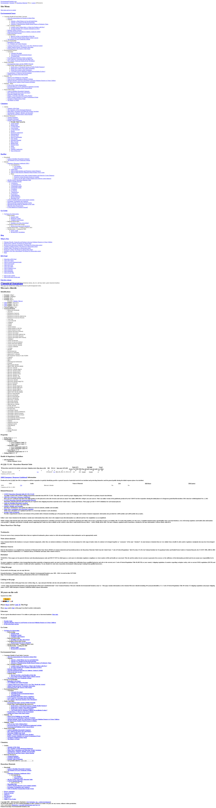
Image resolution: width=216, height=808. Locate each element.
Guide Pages (14, 169)
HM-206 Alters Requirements (15, 206)
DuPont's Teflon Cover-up (14, 30)
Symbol (13, 147)
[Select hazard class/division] (16, 782)
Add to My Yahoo (9, 260)
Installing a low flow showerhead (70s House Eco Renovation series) (22, 251)
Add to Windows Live (10, 268)
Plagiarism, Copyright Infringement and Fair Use (26, 805)
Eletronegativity (15, 134)
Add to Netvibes (8, 269)
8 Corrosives (14, 193)
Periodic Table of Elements (14, 120)
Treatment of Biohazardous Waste (16, 98)
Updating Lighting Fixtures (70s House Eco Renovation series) (21, 246)
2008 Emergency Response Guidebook (14, 477)
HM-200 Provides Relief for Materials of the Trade (20, 204)
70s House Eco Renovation (11, 214)
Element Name (15, 144)
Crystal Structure (15, 129)
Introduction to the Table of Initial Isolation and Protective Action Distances (34, 175)
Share (7, 605)
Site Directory (8, 796)
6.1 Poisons (14, 190)
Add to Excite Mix (9, 272)
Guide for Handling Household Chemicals (16, 503)
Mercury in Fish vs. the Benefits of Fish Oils (22, 36)
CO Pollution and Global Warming (17, 44)
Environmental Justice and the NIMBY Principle (20, 64)
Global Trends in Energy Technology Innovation (20, 47)
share (6, 608)
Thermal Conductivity (17, 149)
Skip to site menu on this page (12, 277)
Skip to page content (9, 275)
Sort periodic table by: (14, 760)
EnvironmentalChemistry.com (9, 1)
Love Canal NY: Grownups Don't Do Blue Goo (20, 59)
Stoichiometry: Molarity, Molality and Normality (20, 113)
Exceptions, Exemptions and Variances (17, 201)
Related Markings (15, 196)
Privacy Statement (9, 791)
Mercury (20, 301)
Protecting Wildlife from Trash (15, 94)
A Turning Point (15, 56)
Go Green (4, 210)
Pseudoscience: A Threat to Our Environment (19, 73)
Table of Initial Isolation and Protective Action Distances (26, 171)
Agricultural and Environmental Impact (21, 55)
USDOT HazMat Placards (14, 181)
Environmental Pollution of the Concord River (19, 88)
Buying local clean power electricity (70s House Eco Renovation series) (23, 245)
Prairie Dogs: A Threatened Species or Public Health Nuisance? (28, 67)
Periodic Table (8, 621)
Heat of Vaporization (16, 137)
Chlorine (15, 301)
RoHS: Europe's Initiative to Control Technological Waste (22, 97)
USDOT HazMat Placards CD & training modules (20, 199)
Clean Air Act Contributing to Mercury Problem (20, 79)
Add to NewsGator (9, 263)
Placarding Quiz (15, 198)
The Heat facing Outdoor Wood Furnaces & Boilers (21, 82)
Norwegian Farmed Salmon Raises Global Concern (24, 37)
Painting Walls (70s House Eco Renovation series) (17, 248)
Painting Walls (14, 217)
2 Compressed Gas (16, 184)
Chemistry (12, 3)
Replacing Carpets (16, 218)
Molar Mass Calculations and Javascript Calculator (18, 509)
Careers (33, 3)
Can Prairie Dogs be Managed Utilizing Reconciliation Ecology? (28, 71)
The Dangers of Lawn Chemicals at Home (18, 39)
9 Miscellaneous (15, 195)
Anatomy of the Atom (13, 108)
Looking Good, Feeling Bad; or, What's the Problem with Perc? (28, 27)
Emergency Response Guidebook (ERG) (18, 163)
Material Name (18, 168)
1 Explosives (14, 183)
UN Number (17, 166)
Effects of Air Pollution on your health (17, 77)
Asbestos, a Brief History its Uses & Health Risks (24, 21)
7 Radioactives (15, 192)
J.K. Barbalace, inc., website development (38, 802)
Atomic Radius (15, 123)
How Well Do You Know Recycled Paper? (18, 92)
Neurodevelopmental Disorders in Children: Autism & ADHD (23, 31)
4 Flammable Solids (16, 187)
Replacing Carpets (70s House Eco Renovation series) (18, 249)
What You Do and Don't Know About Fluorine (19, 114)
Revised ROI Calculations (18, 232)
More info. (55, 614)
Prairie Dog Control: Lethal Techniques (21, 70)
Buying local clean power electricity (20, 226)
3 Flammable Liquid (16, 186)
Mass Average (14, 141)
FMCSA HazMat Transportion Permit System (19, 202)
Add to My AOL (8, 265)
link (13, 608)
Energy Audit (14, 230)
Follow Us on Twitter (10, 799)
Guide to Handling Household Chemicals (18, 91)
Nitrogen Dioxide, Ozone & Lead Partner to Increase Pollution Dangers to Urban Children (31, 80)
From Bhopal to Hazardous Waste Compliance (19, 58)
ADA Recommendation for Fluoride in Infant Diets (21, 18)
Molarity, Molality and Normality (13, 506)
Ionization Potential (16, 140)
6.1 (38, 472)
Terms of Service (9, 793)
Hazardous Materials (21, 3)
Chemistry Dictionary (13, 119)
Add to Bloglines (8, 271)
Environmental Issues (8, 13)
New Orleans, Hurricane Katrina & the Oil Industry (21, 61)
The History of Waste (13, 100)
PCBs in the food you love (14, 33)
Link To (17, 605)
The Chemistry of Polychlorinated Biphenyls (19, 110)
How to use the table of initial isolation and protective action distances (32, 178)
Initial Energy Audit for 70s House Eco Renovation (17, 243)
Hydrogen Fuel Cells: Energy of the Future (18, 48)
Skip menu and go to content (8, 10)
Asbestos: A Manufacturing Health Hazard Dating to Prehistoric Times (29, 24)
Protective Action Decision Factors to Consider (26, 177)
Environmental (5, 3)
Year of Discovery (16, 151)
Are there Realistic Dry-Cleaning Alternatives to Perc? (25, 28)
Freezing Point (15, 135)
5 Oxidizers (14, 189)
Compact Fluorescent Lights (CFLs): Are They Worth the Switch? (25, 45)
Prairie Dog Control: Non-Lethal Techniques (23, 68)
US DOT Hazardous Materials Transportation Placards (20, 500)
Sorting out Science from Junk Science (17, 74)
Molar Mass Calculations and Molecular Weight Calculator (23, 111)
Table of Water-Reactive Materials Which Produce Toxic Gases (27, 172)
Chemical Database (12, 117)
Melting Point (14, 143)
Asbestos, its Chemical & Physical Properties (23, 22)
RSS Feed (4, 256)
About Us (7, 794)
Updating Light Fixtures (17, 220)
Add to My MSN (8, 266)
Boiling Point (14, 125)
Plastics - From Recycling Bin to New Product (19, 95)
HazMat (3, 154)
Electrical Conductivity (17, 132)
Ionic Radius (14, 138)
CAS (5, 302)
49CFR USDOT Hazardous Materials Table (19, 180)
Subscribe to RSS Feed (10, 259)
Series (12, 146)
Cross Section (14, 128)
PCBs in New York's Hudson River (16, 85)
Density (13, 131)
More (5, 252)
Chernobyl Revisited (16, 53)
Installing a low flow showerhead (20, 223)
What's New (5, 239)
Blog (2, 235)
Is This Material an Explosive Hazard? (17, 207)
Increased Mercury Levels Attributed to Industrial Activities (23, 86)
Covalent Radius (15, 126)
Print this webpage (6, 280)
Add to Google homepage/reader (13, 262)
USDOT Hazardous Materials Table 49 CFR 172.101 (19, 494)
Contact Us (7, 797)
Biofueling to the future (13, 42)
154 (21, 485)
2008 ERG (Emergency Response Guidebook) (17, 497)
